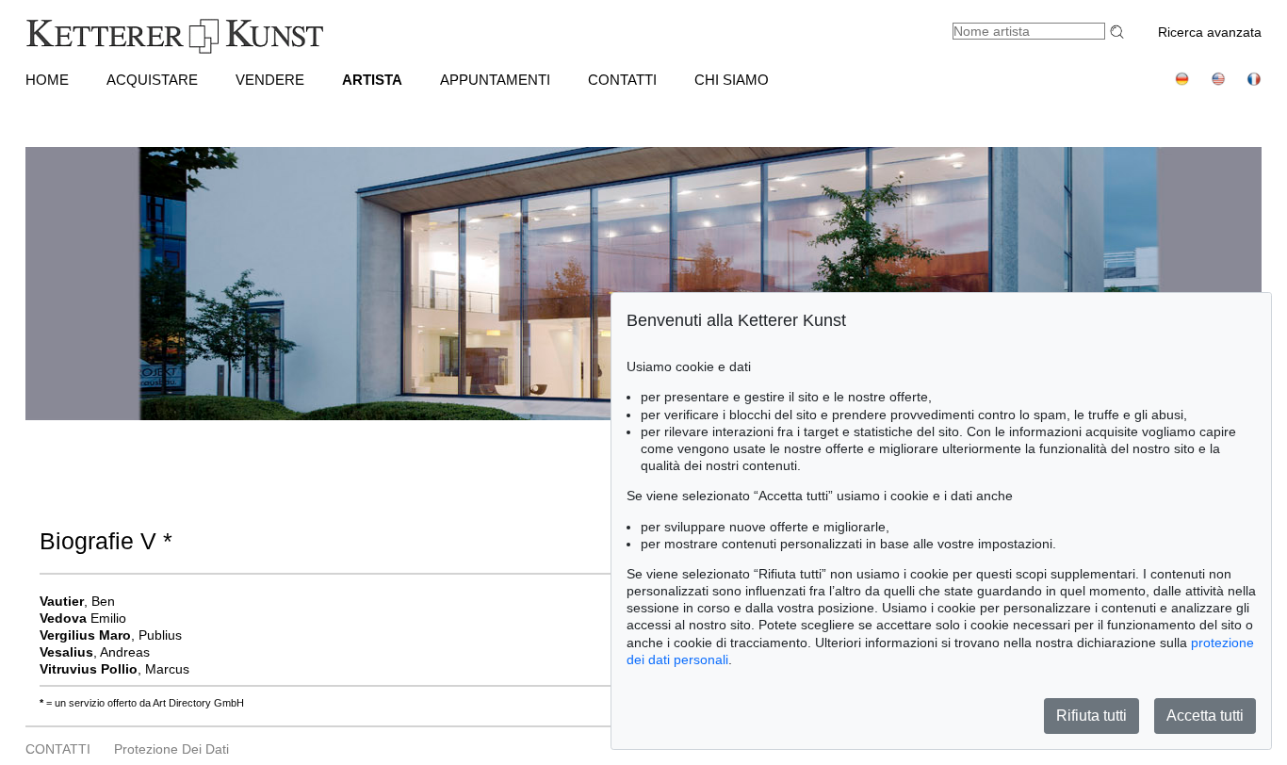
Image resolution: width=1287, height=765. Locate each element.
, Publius (111, 635)
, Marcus (114, 668)
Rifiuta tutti (1091, 716)
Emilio (83, 618)
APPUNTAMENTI (495, 80)
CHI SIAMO (731, 80)
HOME (47, 80)
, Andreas (95, 651)
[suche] (1119, 31)
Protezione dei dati (171, 749)
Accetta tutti (1205, 716)
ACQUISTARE (152, 80)
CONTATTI (622, 80)
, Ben (77, 601)
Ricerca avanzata (1210, 32)
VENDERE (270, 80)
